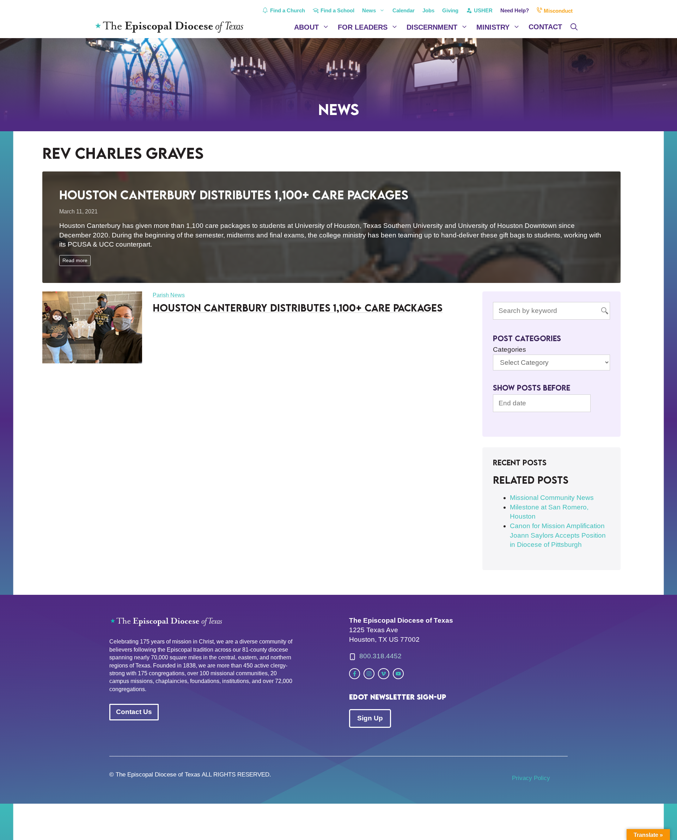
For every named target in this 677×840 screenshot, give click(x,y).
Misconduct (557, 11)
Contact (545, 27)
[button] (574, 27)
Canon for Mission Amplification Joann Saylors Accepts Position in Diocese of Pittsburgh (558, 535)
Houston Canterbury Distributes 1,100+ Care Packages (233, 194)
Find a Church (287, 10)
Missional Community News (552, 497)
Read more (74, 260)
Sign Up (370, 718)
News (369, 10)
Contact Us (134, 711)
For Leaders (363, 27)
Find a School (336, 10)
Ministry (493, 27)
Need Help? (514, 10)
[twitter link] (354, 673)
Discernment (432, 27)
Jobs (428, 10)
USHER (482, 10)
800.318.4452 (380, 656)
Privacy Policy (531, 778)
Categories (509, 349)
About (306, 27)
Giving (450, 10)
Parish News (169, 295)
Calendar (403, 10)
